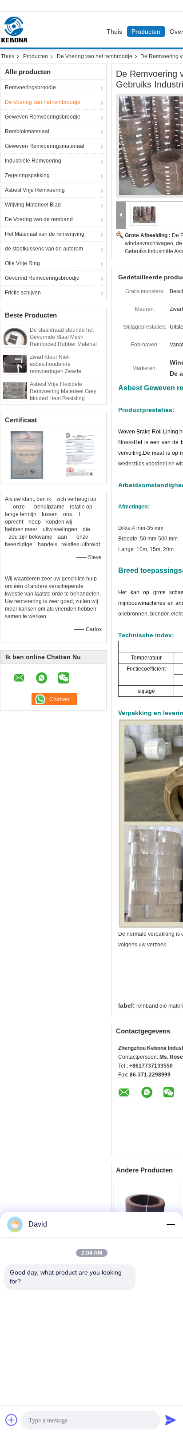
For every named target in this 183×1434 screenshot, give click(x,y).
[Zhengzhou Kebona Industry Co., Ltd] (121, 215)
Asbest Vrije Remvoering (35, 190)
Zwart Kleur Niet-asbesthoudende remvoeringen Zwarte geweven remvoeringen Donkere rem (58, 371)
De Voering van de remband (39, 219)
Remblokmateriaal (27, 131)
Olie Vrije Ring (22, 263)
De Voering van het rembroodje (94, 56)
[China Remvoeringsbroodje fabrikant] (16, 29)
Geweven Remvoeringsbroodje (42, 117)
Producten (145, 31)
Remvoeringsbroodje (30, 87)
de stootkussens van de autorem (44, 249)
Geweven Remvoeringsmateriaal (44, 146)
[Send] (170, 1420)
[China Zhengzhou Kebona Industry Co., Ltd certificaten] (26, 455)
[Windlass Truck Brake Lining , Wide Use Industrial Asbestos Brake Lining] (144, 214)
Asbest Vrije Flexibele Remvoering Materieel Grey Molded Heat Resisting (63, 391)
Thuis (114, 31)
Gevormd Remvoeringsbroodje (42, 278)
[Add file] (11, 1420)
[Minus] (170, 1224)
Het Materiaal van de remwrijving (44, 234)
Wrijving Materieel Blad (33, 205)
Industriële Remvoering (33, 161)
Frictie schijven (23, 293)
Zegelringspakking (27, 175)
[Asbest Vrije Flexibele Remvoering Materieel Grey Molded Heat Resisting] (15, 390)
